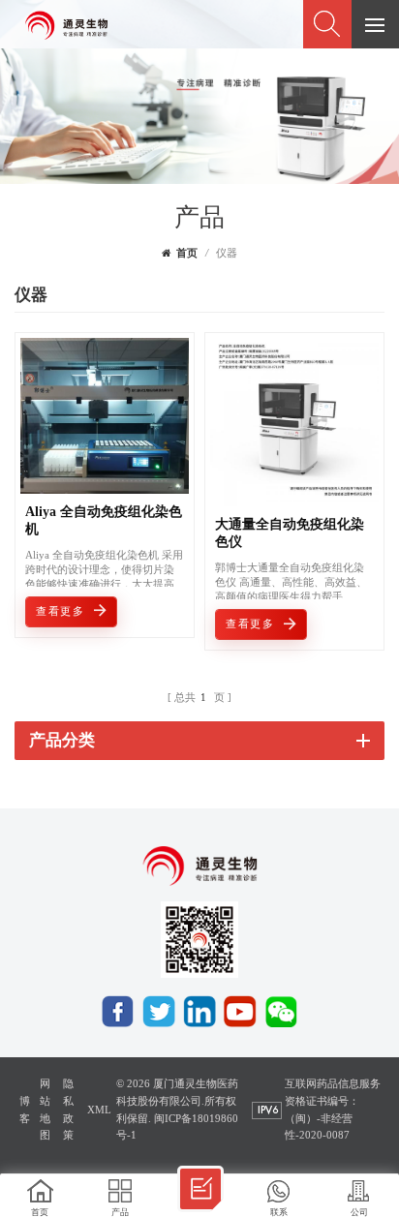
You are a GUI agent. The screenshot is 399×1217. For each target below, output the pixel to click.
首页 (187, 253)
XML (99, 1110)
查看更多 (60, 611)
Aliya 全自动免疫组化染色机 (103, 520)
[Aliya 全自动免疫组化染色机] (104, 488)
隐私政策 (68, 1110)
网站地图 (45, 1110)
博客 (24, 1110)
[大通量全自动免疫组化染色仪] (294, 501)
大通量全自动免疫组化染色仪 (289, 533)
